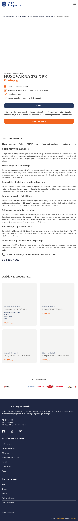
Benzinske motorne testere (44, 16)
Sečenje (11, 16)
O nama (4, 489)
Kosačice (5, 462)
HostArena (73, 518)
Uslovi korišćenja (8, 503)
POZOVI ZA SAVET (39, 121)
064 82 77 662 (10, 259)
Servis (4, 484)
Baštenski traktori (8, 448)
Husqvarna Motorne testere (25, 16)
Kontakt (4, 493)
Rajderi (4, 471)
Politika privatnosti (8, 498)
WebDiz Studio (60, 518)
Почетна (5, 16)
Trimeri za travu (7, 453)
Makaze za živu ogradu (10, 457)
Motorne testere (8, 444)
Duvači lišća (6, 466)
